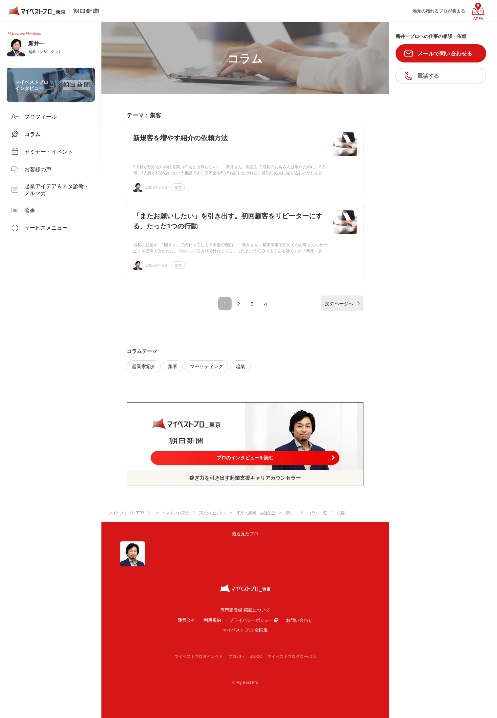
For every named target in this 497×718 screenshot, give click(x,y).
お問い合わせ (299, 620)
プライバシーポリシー (251, 620)
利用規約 (212, 620)
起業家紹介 (144, 366)
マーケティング (206, 366)
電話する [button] (428, 75)
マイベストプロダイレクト (198, 656)
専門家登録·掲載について (245, 610)
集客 (178, 187)
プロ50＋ (236, 656)
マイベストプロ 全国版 (245, 629)
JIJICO (256, 656)
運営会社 (186, 620)
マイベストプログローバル (291, 656)
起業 (240, 366)
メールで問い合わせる (445, 53)
